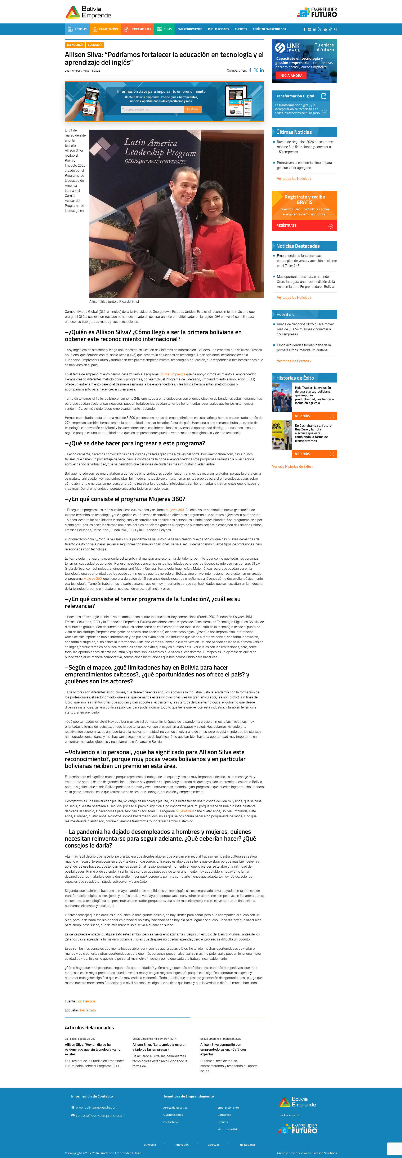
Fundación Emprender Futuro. (121, 1153)
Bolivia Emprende (172, 374)
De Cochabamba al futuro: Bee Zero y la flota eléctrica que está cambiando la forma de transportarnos (313, 433)
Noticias (81, 29)
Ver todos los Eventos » (294, 361)
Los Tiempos (85, 1001)
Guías (168, 29)
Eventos (241, 29)
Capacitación (108, 29)
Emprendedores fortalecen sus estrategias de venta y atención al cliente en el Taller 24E (307, 261)
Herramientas (140, 29)
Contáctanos (171, 1122)
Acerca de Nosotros (175, 1107)
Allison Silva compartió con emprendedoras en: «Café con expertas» (223, 1049)
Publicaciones (218, 29)
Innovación (182, 1144)
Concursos (224, 1115)
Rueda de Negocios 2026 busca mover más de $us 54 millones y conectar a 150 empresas (305, 147)
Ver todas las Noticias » (294, 179)
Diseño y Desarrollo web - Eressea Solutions (306, 1153)
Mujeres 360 (175, 510)
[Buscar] (335, 29)
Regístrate (286, 225)
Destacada (88, 1010)
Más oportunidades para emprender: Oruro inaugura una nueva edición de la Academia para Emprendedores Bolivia (306, 282)
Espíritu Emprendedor (269, 29)
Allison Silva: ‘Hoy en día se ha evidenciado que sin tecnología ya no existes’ (92, 1049)
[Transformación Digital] (301, 104)
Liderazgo (213, 1144)
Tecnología (75, 45)
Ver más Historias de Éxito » (292, 467)
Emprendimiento (190, 29)
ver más (302, 416)
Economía (95, 45)
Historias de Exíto (229, 1129)
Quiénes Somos (173, 1115)
